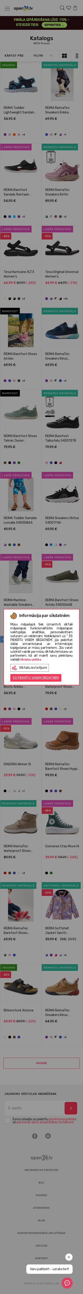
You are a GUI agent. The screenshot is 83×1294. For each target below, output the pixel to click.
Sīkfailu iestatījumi (33, 668)
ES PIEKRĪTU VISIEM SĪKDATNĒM (36, 678)
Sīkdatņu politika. (31, 659)
